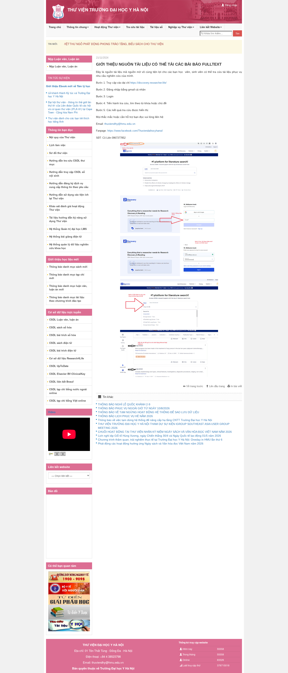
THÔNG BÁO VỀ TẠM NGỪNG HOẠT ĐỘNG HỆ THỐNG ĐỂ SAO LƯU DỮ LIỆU (148, 412)
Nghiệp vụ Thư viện (180, 27)
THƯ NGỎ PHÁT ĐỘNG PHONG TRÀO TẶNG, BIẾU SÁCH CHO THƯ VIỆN (111, 44)
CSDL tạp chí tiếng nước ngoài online (68, 391)
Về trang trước (194, 386)
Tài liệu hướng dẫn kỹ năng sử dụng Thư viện (68, 219)
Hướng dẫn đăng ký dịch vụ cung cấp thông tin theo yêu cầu (68, 185)
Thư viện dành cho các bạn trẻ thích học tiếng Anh (68, 120)
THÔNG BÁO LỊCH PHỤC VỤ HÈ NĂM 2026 (125, 416)
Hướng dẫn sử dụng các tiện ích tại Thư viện (69, 196)
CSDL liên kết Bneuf (61, 381)
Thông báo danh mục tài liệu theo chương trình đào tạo (66, 299)
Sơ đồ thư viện (58, 153)
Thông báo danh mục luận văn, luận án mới (68, 287)
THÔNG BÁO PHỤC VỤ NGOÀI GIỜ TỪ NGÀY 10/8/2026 (134, 408)
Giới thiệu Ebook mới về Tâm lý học (68, 86)
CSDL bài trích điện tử (62, 350)
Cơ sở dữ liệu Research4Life (66, 358)
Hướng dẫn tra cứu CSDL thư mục (67, 162)
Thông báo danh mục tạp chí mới (66, 276)
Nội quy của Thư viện (62, 137)
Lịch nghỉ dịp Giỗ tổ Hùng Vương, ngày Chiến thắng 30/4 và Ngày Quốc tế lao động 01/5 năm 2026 (159, 435)
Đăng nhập (230, 5)
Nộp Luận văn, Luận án (63, 66)
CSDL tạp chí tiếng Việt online (67, 400)
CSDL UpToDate (58, 366)
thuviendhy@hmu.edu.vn (119, 123)
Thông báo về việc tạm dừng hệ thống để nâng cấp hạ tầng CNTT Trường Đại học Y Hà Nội (155, 420)
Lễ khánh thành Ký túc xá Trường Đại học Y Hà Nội (69, 94)
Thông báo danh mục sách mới (68, 266)
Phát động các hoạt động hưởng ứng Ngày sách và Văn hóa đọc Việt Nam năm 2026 (150, 443)
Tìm (237, 33)
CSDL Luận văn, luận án (64, 319)
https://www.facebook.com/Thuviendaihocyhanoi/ (135, 130)
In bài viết (236, 386)
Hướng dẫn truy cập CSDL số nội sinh (67, 173)
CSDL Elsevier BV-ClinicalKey (67, 374)
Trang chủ (55, 27)
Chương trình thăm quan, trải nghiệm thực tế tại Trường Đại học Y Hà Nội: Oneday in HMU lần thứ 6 (160, 439)
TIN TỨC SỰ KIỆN (59, 78)
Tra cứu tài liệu (135, 27)
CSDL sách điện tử (60, 343)
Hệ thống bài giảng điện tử (65, 236)
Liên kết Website (210, 27)
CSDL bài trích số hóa (62, 335)
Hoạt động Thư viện (106, 27)
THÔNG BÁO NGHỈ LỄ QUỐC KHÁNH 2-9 (124, 404)
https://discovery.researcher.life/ (148, 82)
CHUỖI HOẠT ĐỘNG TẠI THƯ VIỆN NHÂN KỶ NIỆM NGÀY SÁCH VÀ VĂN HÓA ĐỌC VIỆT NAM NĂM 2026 (165, 431)
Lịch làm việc (57, 145)
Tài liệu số (156, 27)
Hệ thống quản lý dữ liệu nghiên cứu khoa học (69, 246)
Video (52, 412)
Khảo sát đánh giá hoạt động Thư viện (66, 208)
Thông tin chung (77, 27)
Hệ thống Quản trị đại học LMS (68, 229)
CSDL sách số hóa (60, 327)
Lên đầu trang (216, 386)
